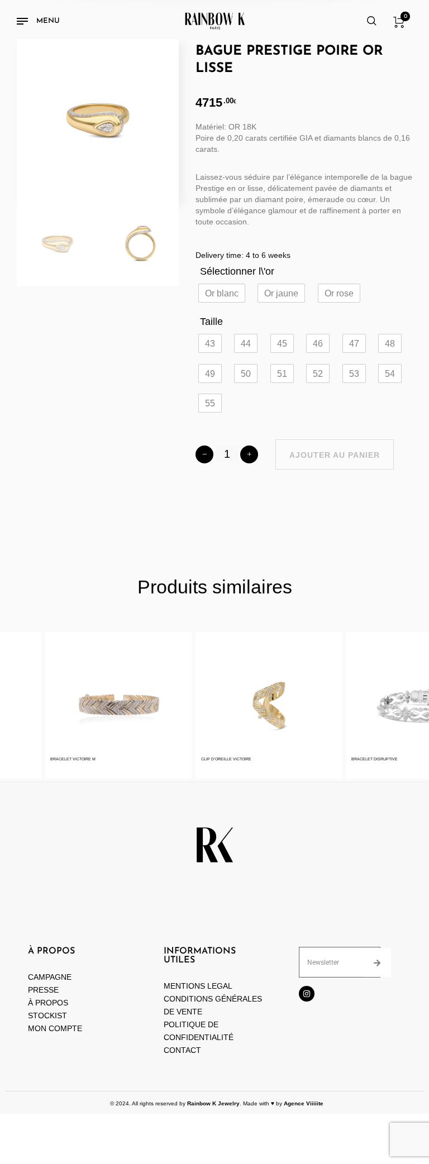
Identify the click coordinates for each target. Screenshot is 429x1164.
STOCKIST (47, 1015)
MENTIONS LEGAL (198, 985)
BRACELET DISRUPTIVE (368, 759)
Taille (211, 321)
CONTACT (182, 1050)
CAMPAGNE (50, 977)
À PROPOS (48, 1002)
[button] (221, 293)
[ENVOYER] (377, 962)
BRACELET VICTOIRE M (66, 759)
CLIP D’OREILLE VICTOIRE (219, 759)
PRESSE (43, 989)
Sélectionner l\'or (237, 271)
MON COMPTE (56, 1028)
